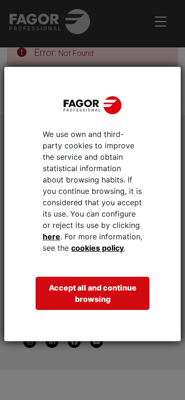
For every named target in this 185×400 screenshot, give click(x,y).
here (51, 236)
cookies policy (97, 248)
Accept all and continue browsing (93, 293)
